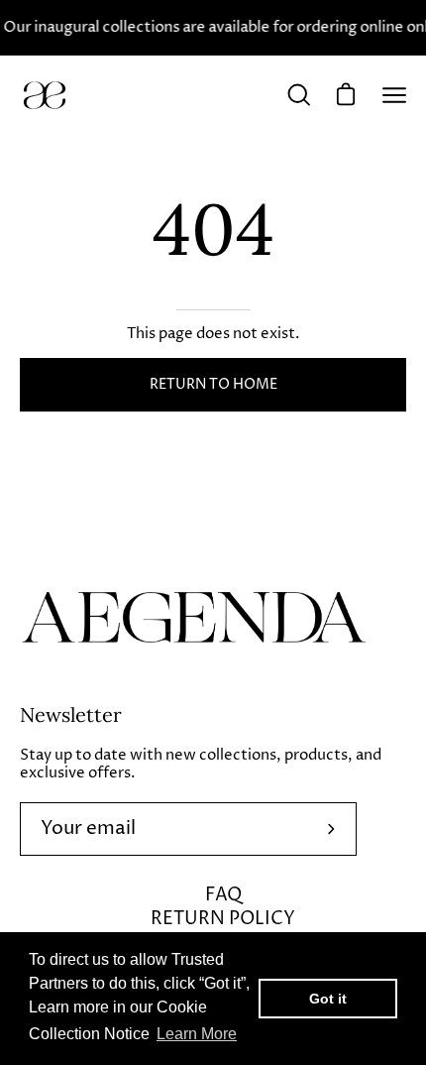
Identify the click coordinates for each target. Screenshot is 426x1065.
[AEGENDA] (44, 95)
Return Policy (223, 918)
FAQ (223, 895)
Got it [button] (328, 998)
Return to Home (213, 385)
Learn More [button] (197, 1033)
